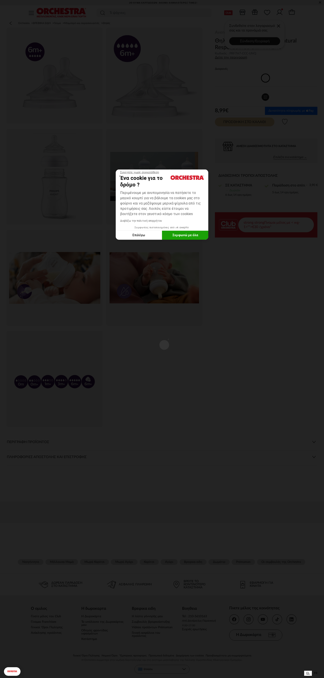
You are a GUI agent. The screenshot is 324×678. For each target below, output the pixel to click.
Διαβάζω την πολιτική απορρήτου (141, 220)
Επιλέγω (138, 235)
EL (308, 673)
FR (315, 673)
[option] (316, 673)
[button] (12, 671)
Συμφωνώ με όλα (185, 235)
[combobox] (308, 673)
